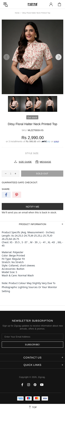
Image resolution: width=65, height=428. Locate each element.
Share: (6, 189)
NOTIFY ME (32, 206)
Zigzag (32, 4)
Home (17, 13)
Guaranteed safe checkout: (20, 182)
